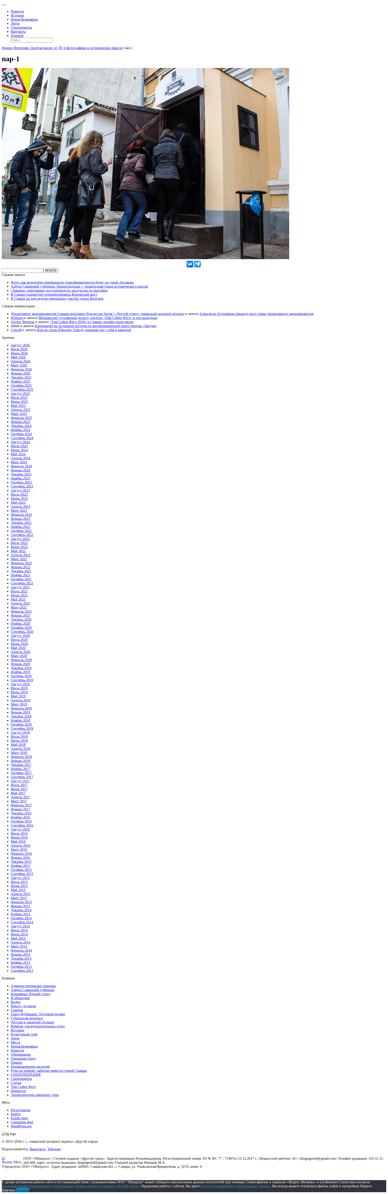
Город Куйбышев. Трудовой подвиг (38, 1014)
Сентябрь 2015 (22, 874)
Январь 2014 (20, 954)
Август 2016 (20, 829)
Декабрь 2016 (21, 813)
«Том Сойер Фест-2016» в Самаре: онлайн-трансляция (91, 322)
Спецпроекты (21, 27)
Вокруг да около (23, 1006)
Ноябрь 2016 (20, 817)
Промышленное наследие (30, 1066)
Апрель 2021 (20, 603)
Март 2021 (19, 607)
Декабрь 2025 (21, 377)
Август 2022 (20, 539)
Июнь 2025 (19, 402)
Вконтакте (38, 1149)
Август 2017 (20, 781)
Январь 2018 (20, 761)
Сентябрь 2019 (22, 680)
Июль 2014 (19, 930)
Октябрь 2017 (21, 773)
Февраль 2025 (21, 418)
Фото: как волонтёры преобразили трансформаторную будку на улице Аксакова (72, 282)
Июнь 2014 (19, 934)
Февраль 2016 (21, 853)
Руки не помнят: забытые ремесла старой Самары (49, 1070)
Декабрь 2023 (21, 474)
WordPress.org (21, 1126)
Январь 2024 (20, 470)
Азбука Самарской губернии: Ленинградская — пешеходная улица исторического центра (79, 286)
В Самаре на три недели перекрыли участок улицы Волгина (57, 298)
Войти (16, 1114)
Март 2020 (19, 656)
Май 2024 (18, 454)
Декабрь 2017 (21, 765)
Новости (17, 11)
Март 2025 (19, 414)
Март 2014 (19, 946)
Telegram (54, 1149)
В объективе (20, 998)
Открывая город (23, 1058)
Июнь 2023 (19, 498)
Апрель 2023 (20, 506)
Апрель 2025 (20, 410)
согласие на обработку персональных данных (235, 1186)
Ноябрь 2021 (20, 575)
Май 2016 (18, 841)
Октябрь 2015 (21, 870)
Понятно (22, 1190)
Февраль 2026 (21, 369)
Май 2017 (18, 793)
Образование (21, 1054)
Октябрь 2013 (21, 966)
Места (15, 1042)
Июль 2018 (19, 736)
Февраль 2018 (21, 757)
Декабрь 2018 (21, 716)
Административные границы (33, 986)
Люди (15, 23)
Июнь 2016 (19, 837)
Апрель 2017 (20, 797)
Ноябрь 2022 (20, 527)
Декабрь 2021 (21, 571)
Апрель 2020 (20, 652)
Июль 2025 (19, 397)
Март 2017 (19, 801)
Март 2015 (19, 898)
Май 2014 (18, 938)
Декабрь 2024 (21, 426)
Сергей (16, 330)
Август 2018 (20, 732)
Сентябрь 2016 (22, 825)
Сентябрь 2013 (22, 971)
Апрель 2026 (20, 361)
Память (16, 1062)
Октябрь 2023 (21, 482)
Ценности (18, 1091)
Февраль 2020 (21, 660)
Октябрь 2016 (21, 821)
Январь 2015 (20, 906)
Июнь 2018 (19, 740)
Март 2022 (19, 559)
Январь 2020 (20, 664)
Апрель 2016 (20, 845)
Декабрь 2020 (21, 619)
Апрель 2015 (20, 894)
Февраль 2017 (21, 805)
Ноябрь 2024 (20, 430)
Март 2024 (19, 462)
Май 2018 (18, 745)
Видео (15, 1002)
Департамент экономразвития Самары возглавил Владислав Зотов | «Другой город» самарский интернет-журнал (97, 314)
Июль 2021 (19, 591)
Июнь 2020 (19, 644)
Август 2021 (20, 587)
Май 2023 (18, 502)
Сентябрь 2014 (22, 922)
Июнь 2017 (19, 789)
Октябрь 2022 (21, 531)
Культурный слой (24, 1034)
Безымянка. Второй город (30, 994)
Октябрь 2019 (21, 676)
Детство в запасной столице (32, 1022)
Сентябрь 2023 (22, 486)
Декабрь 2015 (21, 862)
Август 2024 (20, 442)
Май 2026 (18, 357)
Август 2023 (20, 490)
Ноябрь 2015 (20, 866)
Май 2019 (18, 696)
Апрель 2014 (20, 942)
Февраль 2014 (21, 950)
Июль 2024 (19, 446)
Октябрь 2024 (21, 434)
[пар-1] (145, 258)
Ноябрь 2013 (20, 962)
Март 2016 (19, 849)
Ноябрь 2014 (20, 914)
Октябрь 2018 (21, 724)
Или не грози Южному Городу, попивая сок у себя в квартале (84, 330)
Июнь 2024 (19, 450)
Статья (16, 1083)
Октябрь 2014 (21, 918)
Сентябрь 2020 (22, 632)
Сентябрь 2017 (22, 777)
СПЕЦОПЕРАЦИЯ (26, 1075)
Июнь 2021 (19, 595)
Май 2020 (18, 648)
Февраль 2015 (21, 902)
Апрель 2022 (20, 555)
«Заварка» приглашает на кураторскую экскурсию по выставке (59, 290)
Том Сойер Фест (23, 1087)
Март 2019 (19, 704)
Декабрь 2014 (21, 910)
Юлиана (17, 318)
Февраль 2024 (21, 466)
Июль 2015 (19, 882)
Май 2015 (18, 890)
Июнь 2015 (19, 886)
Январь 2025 (20, 422)
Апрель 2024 (20, 458)
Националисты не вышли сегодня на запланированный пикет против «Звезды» (96, 326)
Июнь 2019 (19, 692)
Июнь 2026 (19, 353)
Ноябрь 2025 (20, 381)
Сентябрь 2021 (22, 583)
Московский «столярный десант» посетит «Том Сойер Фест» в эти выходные (97, 318)
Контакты (18, 31)
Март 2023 (19, 510)
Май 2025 (18, 406)
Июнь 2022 (19, 547)
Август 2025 (20, 393)
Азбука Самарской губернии (33, 990)
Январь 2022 (20, 567)
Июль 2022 (19, 543)
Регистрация (20, 1110)
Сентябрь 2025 (22, 389)
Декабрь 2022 (21, 523)
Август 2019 (20, 684)
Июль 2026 (19, 349)
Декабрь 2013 (21, 958)
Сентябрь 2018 (22, 728)
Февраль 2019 (21, 708)
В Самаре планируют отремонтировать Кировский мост (54, 294)
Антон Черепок (23, 322)
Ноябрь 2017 (20, 769)
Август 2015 (20, 878)
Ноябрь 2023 (20, 478)
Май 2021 (18, 599)
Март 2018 (19, 753)
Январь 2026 (20, 373)
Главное (17, 1010)
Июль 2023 (19, 494)
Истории (17, 15)
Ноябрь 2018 (20, 720)
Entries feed (19, 1118)
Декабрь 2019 (21, 668)
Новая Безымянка (24, 19)
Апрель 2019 (20, 700)
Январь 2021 (20, 615)
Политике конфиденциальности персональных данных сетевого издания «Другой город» (70, 1186)
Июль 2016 (19, 833)
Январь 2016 (20, 858)
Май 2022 (18, 551)
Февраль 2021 (21, 611)
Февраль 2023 (21, 515)
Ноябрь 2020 (20, 623)
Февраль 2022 (21, 563)
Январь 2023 (20, 519)
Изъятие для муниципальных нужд (38, 1026)
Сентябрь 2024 (22, 438)
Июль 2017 (19, 785)
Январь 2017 (20, 809)
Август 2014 (20, 926)
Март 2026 (19, 365)
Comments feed (22, 1122)
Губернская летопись (27, 1018)
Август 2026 (20, 345)
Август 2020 (20, 636)
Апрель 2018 (20, 749)
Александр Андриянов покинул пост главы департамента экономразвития (256, 314)
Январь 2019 (20, 712)
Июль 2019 (19, 688)
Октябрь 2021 (21, 579)
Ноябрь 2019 (20, 672)
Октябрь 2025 (21, 385)
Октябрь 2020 (21, 628)
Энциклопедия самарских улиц (35, 1095)
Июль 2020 (19, 640)
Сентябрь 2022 (22, 535)
